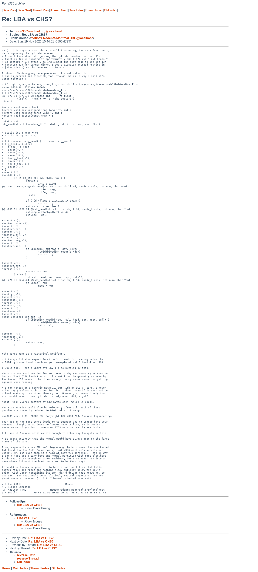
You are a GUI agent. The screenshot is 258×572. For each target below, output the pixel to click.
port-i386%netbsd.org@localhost (38, 31)
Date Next (24, 10)
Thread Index (94, 10)
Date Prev (9, 10)
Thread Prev (40, 10)
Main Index (20, 568)
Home (6, 568)
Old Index (110, 10)
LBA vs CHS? (27, 518)
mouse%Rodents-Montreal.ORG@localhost (62, 38)
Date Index (76, 10)
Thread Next (59, 10)
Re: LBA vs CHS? (29, 504)
